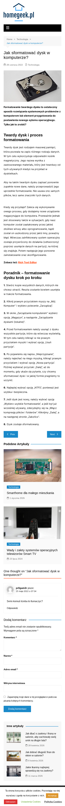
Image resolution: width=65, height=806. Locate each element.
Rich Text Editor (27, 262)
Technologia (33, 65)
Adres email (11, 669)
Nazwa (8, 655)
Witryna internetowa (14, 683)
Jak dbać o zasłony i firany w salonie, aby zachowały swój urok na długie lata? (40, 737)
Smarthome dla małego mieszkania (30, 493)
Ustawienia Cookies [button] (31, 801)
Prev (12, 434)
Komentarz (10, 637)
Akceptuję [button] (52, 795)
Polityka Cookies (53, 801)
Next (52, 434)
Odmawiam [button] (11, 802)
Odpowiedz (12, 608)
